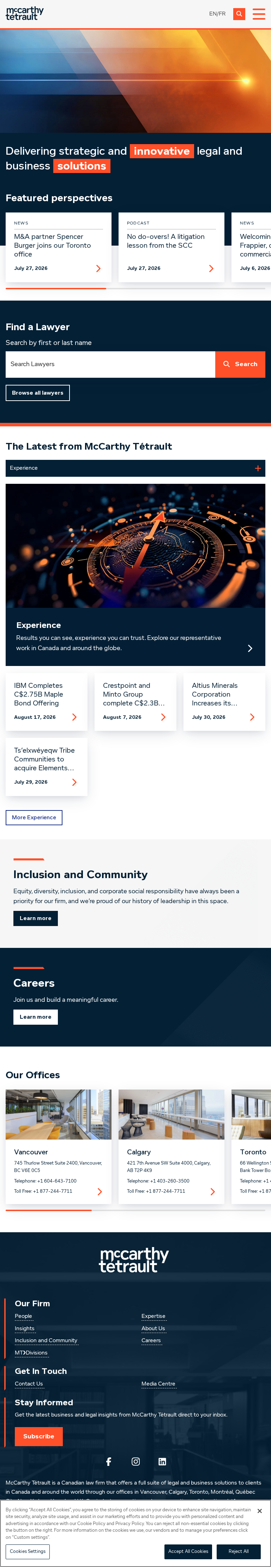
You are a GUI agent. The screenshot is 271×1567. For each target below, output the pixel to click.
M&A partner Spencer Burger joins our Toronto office (52, 245)
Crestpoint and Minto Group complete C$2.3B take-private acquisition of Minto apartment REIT (134, 695)
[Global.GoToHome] (25, 14)
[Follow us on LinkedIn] (162, 1461)
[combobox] (110, 364)
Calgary (139, 1152)
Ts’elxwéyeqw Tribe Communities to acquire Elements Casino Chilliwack (44, 759)
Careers (151, 1341)
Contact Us (29, 1384)
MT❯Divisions (31, 1353)
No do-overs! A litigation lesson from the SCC (166, 241)
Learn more (36, 918)
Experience (38, 625)
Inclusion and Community (46, 1341)
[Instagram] (135, 1461)
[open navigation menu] (259, 14)
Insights (25, 1329)
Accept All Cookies (188, 1551)
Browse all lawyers (38, 392)
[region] (135, 1533)
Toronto (253, 1152)
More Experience (34, 817)
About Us (153, 1329)
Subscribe (38, 1436)
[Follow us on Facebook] (108, 1461)
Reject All (239, 1551)
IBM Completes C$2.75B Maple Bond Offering (38, 694)
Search (246, 364)
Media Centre (158, 1384)
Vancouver (31, 1152)
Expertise (153, 1316)
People (23, 1316)
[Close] (259, 1511)
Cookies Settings (28, 1551)
